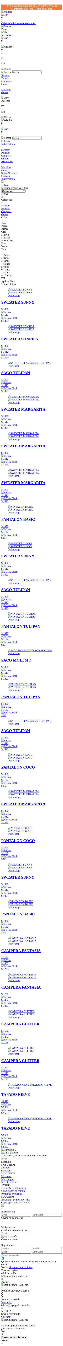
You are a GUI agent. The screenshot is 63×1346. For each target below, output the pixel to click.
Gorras (4, 158)
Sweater (5, 149)
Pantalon (5, 152)
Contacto (5, 176)
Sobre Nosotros (9, 173)
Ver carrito (6, 1302)
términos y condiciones (20, 1267)
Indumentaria (17, 23)
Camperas (6, 155)
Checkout (6, 1316)
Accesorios (30, 23)
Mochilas (6, 167)
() (5, 17)
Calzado (5, 23)
